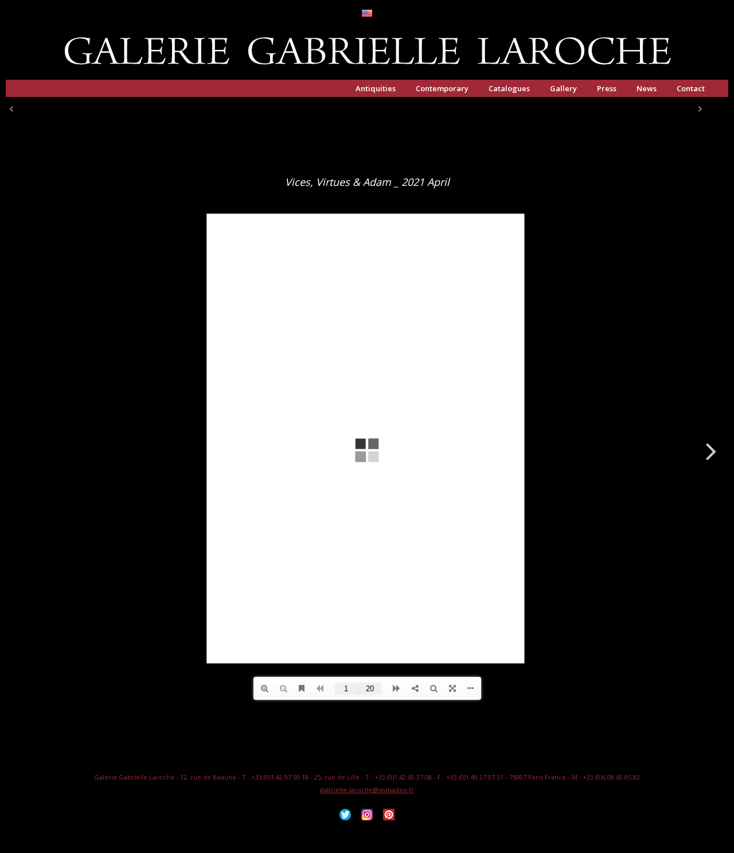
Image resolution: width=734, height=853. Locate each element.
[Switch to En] (367, 14)
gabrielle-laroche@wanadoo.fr (367, 789)
